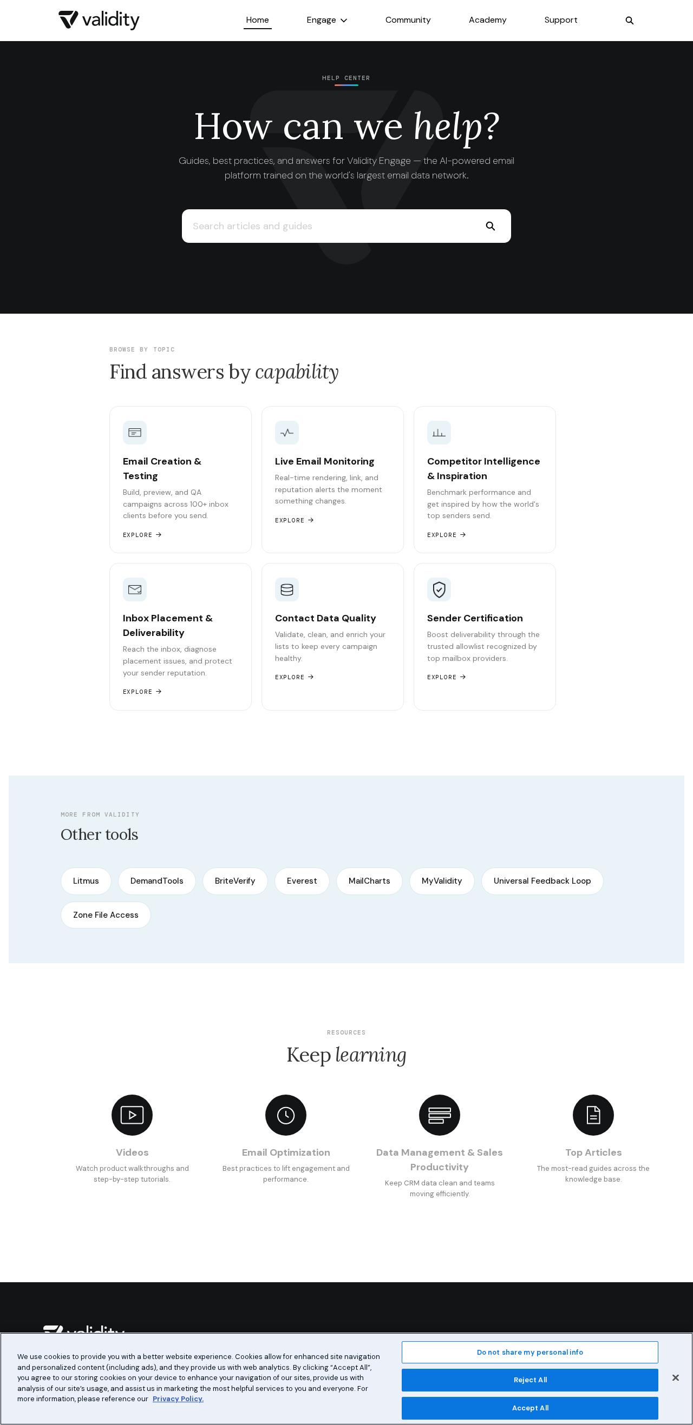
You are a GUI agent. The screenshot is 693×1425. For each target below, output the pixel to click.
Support (561, 19)
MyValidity (442, 881)
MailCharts (369, 881)
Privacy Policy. (178, 1398)
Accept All (530, 1408)
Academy (488, 19)
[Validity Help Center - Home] (99, 20)
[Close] (676, 1377)
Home (257, 19)
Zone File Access (106, 915)
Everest (302, 881)
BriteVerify (235, 881)
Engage (321, 19)
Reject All (530, 1379)
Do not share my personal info (530, 1352)
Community (408, 19)
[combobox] (325, 226)
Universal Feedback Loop (542, 881)
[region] (346, 1379)
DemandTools (157, 881)
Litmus (86, 881)
